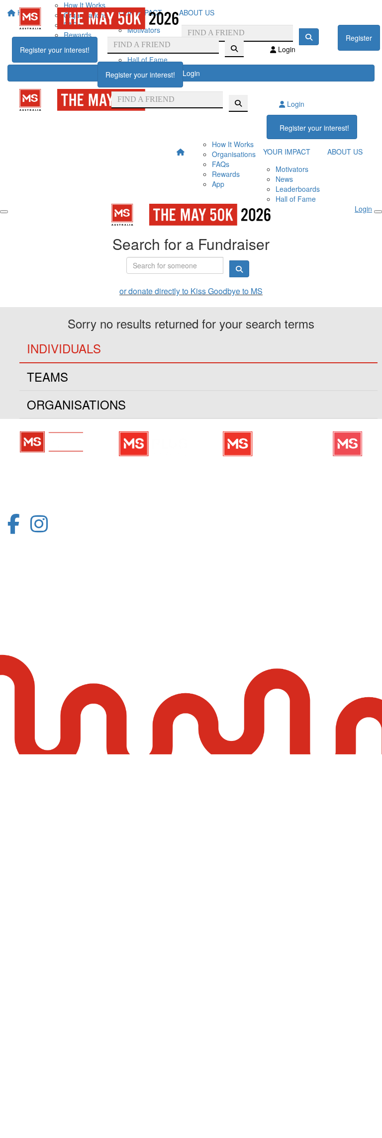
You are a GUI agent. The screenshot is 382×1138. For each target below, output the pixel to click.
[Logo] (99, 18)
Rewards (226, 174)
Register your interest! (55, 50)
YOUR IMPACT (286, 152)
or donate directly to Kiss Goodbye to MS (191, 291)
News (284, 179)
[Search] (234, 48)
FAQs (220, 164)
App (218, 184)
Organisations (234, 154)
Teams (47, 376)
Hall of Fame (296, 199)
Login (285, 49)
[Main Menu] (4, 211)
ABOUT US (345, 152)
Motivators (292, 169)
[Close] (378, 211)
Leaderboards (298, 189)
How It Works (233, 144)
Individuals (64, 348)
